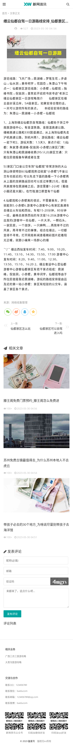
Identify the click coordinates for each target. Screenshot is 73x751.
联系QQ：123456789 (16, 684)
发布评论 (12, 614)
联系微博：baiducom (16, 703)
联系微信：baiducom (16, 691)
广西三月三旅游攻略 (15, 656)
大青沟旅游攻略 (13, 662)
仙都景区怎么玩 (20, 329)
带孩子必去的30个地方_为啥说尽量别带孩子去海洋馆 (36, 527)
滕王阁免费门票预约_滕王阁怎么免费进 (31, 400)
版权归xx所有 (44, 741)
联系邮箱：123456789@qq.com (21, 697)
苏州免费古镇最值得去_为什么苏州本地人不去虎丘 (36, 463)
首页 (4, 13)
